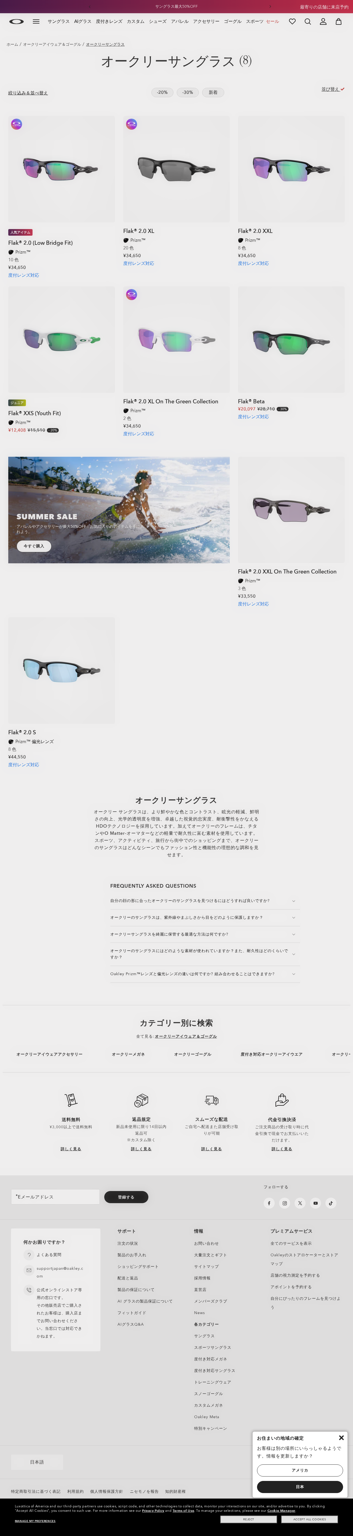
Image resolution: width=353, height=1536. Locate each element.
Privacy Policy (153, 1510)
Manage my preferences (35, 1521)
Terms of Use (183, 1510)
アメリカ (300, 1470)
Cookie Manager (281, 1510)
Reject (248, 1519)
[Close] (341, 1437)
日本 (300, 1486)
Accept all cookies (309, 1519)
